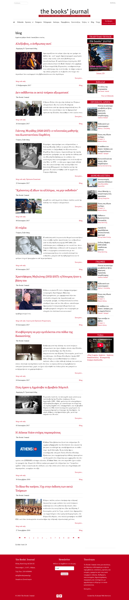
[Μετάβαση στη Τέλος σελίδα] (78, 538)
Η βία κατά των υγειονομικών (103, 125)
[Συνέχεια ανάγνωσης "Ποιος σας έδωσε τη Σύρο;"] (92, 138)
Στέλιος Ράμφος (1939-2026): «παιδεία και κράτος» (104, 246)
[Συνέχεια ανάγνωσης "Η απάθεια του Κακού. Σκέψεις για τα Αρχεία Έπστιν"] (92, 150)
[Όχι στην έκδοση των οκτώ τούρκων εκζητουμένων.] (28, 352)
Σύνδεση (112, 3)
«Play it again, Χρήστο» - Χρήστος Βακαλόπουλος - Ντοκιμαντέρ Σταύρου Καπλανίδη (100, 357)
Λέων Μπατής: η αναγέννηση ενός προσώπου (104, 193)
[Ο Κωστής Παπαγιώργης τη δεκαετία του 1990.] (28, 245)
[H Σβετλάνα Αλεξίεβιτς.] (28, 60)
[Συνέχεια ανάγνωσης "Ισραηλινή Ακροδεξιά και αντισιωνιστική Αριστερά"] (92, 232)
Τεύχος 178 (100, 73)
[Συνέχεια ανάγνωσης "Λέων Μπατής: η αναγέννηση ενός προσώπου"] (92, 195)
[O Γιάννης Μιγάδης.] (28, 156)
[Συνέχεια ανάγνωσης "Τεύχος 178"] (100, 55)
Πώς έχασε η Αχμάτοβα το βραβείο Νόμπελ (41, 387)
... (46, 538)
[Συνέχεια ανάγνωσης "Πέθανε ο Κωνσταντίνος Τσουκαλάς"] (92, 219)
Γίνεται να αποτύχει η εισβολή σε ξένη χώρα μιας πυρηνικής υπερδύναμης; (105, 110)
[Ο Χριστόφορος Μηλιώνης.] (28, 299)
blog (17, 81)
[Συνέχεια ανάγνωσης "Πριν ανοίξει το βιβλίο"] (92, 321)
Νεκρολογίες (46, 321)
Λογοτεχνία (30, 321)
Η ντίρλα (21, 227)
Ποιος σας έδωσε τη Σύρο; (104, 135)
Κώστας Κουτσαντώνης (104, 166)
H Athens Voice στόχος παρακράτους (38, 432)
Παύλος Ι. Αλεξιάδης (104, 128)
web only (22, 81)
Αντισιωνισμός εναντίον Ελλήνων (105, 180)
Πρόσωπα (29, 179)
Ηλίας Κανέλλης (102, 222)
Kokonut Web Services (103, 596)
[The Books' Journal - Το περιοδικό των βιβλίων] (64, 12)
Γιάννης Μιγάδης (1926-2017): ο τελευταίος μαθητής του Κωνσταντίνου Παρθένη (46, 133)
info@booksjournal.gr (23, 575)
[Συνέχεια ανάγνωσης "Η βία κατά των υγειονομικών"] (92, 126)
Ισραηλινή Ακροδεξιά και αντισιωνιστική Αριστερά (103, 231)
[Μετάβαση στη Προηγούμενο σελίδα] (25, 538)
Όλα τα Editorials (107, 96)
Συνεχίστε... (79, 78)
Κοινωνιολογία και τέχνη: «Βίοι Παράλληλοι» (105, 161)
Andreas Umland (103, 117)
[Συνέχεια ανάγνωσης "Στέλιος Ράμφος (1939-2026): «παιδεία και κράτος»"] (92, 247)
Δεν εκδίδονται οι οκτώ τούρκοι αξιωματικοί (41, 92)
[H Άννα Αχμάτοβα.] (28, 405)
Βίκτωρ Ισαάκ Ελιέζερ (104, 237)
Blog (80, 85)
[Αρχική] (15, 22)
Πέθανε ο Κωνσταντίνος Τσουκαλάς (103, 217)
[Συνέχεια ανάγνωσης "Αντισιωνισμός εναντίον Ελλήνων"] (92, 182)
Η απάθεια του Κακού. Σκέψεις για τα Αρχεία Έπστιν (105, 148)
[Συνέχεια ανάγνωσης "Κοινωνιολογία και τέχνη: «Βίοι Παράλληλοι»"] (92, 162)
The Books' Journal (103, 91)
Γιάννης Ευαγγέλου (103, 198)
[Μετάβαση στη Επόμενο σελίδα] (73, 538)
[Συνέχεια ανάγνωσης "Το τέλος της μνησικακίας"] (92, 89)
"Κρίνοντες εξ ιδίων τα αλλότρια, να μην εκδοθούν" (46, 190)
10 (68, 538)
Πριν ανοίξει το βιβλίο (103, 319)
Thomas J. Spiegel (103, 153)
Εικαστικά (36, 179)
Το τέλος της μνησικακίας (103, 87)
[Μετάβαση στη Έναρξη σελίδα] (20, 538)
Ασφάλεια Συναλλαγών (23, 579)
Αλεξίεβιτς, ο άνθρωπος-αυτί (33, 43)
